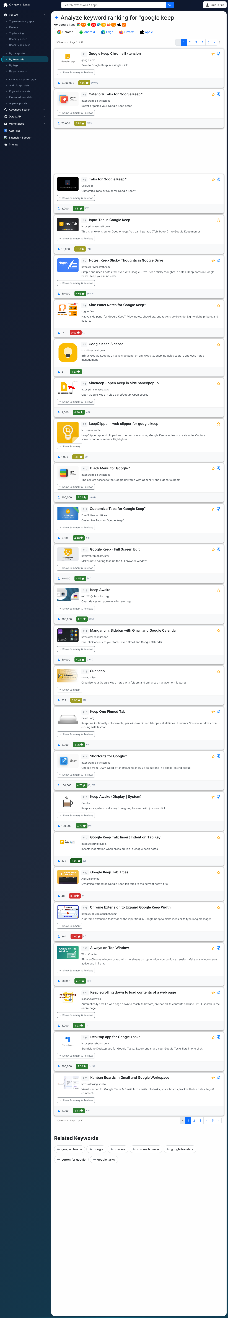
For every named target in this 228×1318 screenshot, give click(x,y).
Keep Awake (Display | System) (116, 796)
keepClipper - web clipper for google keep (123, 423)
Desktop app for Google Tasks (115, 1037)
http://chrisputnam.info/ (95, 555)
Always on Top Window (109, 948)
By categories (17, 53)
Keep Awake (100, 590)
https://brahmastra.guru (95, 389)
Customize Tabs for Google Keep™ (118, 508)
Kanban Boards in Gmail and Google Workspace (129, 1077)
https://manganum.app (94, 636)
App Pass (14, 130)
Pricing (13, 144)
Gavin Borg (87, 718)
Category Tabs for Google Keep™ (115, 94)
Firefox (128, 32)
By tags (13, 65)
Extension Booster (20, 137)
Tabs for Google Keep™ (107, 179)
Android (89, 32)
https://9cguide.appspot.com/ (99, 913)
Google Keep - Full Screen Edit (115, 549)
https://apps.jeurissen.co (95, 100)
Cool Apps (87, 185)
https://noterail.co (91, 430)
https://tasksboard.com (95, 1043)
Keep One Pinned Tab (107, 711)
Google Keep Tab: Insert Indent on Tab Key (125, 837)
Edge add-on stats (19, 91)
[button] (215, 4)
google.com (88, 60)
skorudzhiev (88, 677)
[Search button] (170, 5)
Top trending (16, 33)
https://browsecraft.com (95, 226)
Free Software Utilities (94, 515)
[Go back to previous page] (56, 17)
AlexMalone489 (90, 878)
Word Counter (89, 954)
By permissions (18, 71)
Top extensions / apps (21, 21)
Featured (14, 27)
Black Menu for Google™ (110, 468)
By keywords (16, 59)
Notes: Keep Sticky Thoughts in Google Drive (126, 260)
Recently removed (19, 44)
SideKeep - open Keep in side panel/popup (124, 383)
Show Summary (71, 446)
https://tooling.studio (93, 1084)
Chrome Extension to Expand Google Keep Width (130, 907)
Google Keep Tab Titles (109, 872)
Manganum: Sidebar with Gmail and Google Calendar (133, 630)
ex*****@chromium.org (95, 596)
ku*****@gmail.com (93, 350)
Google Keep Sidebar (106, 344)
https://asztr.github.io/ (94, 843)
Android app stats (19, 85)
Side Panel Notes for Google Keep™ (117, 305)
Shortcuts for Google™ (108, 756)
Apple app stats (18, 103)
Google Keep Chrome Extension (115, 53)
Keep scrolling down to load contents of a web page (133, 992)
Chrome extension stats (23, 79)
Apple (148, 32)
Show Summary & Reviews (77, 72)
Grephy (85, 803)
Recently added (18, 39)
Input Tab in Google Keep (109, 220)
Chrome (67, 32)
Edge (109, 32)
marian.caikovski (91, 998)
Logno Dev (87, 311)
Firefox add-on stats (20, 97)
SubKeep (97, 671)
